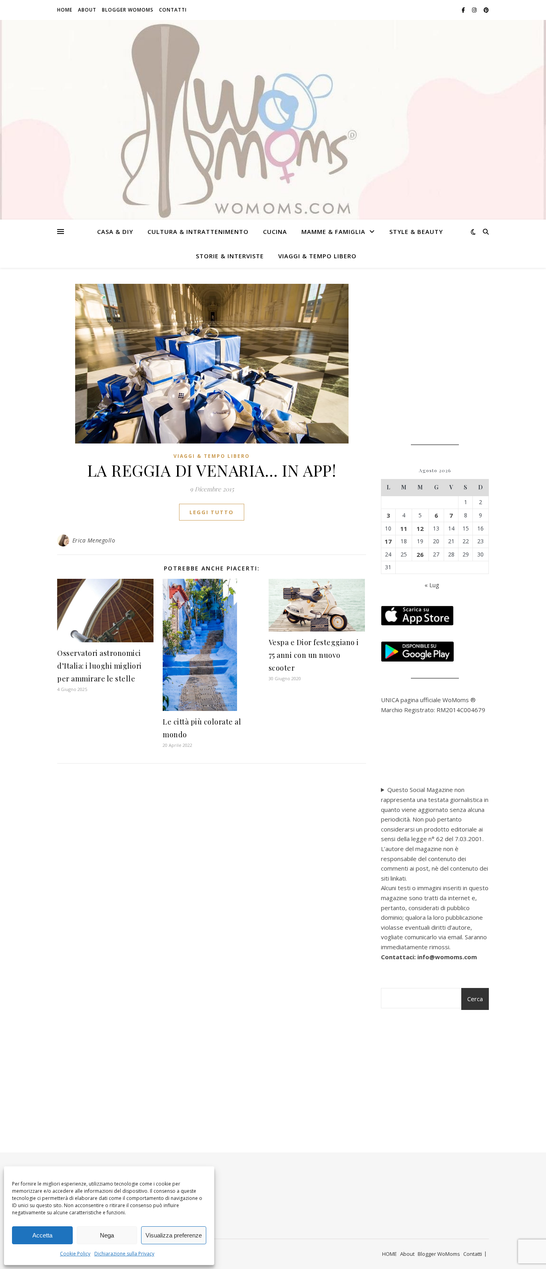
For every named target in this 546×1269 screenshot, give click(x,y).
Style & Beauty (416, 232)
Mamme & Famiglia (333, 232)
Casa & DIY (115, 232)
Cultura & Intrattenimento (198, 232)
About (87, 9)
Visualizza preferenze (173, 1235)
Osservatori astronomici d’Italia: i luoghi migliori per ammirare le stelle (99, 665)
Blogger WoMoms (127, 9)
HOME (64, 9)
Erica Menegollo (94, 540)
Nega (107, 1235)
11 (403, 529)
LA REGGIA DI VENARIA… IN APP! (212, 470)
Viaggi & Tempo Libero (317, 256)
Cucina (275, 232)
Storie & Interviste (230, 256)
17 (388, 541)
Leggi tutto (211, 512)
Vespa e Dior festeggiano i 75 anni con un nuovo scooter (314, 655)
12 (420, 529)
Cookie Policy (75, 1253)
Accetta (42, 1235)
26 (420, 554)
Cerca (475, 999)
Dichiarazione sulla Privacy (124, 1253)
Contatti (173, 9)
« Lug (431, 585)
